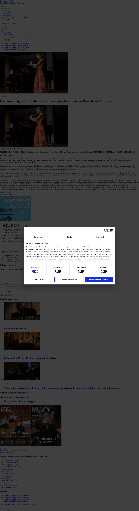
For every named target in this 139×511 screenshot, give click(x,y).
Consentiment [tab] (39, 237)
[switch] (58, 271)
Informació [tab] (100, 237)
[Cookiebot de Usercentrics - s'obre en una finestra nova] (104, 230)
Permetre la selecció (69, 279)
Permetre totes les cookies (98, 279)
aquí (66, 261)
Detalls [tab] (69, 237)
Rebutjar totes (40, 279)
